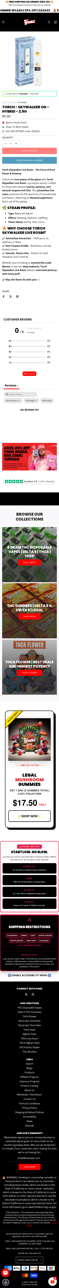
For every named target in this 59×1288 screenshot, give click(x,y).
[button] (29, 341)
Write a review (29, 373)
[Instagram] (33, 994)
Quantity (7, 137)
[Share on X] (10, 297)
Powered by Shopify (29, 1284)
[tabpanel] (29, 416)
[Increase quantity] (16, 143)
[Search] (49, 22)
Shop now (29, 616)
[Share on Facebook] (3, 297)
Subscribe (30, 1166)
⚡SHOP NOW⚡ (29, 816)
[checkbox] (47, 400)
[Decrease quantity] (5, 143)
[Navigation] (3, 22)
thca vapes (29, 562)
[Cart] (55, 22)
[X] (26, 994)
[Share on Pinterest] (17, 297)
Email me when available (29, 160)
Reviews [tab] (11, 385)
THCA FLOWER (29, 672)
